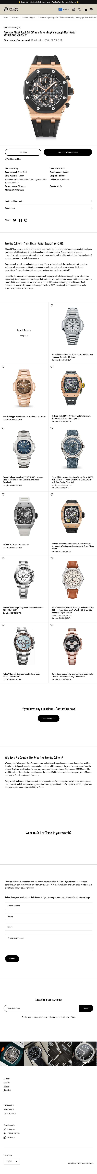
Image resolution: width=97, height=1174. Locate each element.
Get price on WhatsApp (68, 152)
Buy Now (23, 152)
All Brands (15, 18)
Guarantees (10, 208)
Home (6, 18)
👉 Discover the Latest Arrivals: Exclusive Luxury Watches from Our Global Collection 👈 (48, 2)
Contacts (6, 1086)
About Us (6, 1082)
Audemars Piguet (29, 18)
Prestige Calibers (87, 1163)
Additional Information (14, 201)
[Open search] (79, 9)
